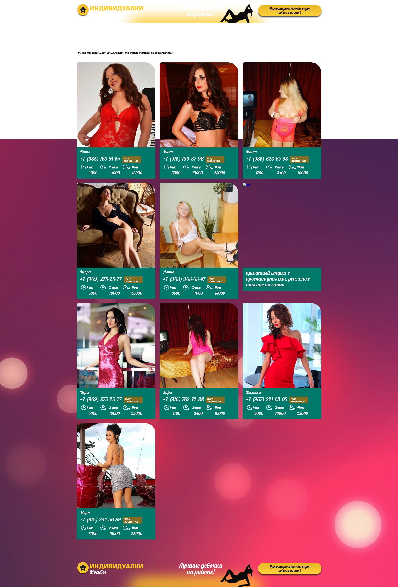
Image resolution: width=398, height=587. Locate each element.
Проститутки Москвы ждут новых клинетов (289, 10)
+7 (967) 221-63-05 (275, 399)
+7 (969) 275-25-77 (110, 279)
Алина (168, 272)
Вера (84, 392)
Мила (168, 151)
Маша (251, 151)
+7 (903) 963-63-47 (193, 279)
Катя (85, 151)
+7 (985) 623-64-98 (276, 159)
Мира (85, 512)
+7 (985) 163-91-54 (109, 159)
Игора (85, 272)
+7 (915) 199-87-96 (192, 159)
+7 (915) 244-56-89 (109, 520)
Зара (167, 392)
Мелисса (253, 392)
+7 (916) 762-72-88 (192, 399)
